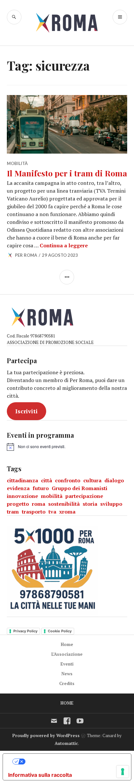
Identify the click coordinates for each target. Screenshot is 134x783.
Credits (66, 683)
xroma (67, 511)
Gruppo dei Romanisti (79, 488)
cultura (92, 480)
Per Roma (26, 255)
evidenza (18, 488)
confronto (67, 480)
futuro (41, 488)
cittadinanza (22, 480)
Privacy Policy (25, 631)
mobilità (51, 496)
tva (52, 511)
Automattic (66, 743)
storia (90, 503)
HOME (67, 703)
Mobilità (17, 163)
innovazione (22, 496)
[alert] (36, 447)
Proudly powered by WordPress (46, 735)
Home (67, 644)
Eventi (67, 664)
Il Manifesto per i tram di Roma (67, 173)
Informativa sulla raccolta (40, 775)
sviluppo (111, 503)
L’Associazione (67, 654)
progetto (18, 503)
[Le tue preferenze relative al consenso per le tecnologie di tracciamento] (122, 771)
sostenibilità (64, 503)
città (46, 480)
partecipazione (84, 496)
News (67, 674)
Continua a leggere (64, 245)
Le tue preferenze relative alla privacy (73, 761)
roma (38, 503)
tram (13, 511)
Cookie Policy (60, 631)
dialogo (114, 480)
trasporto (34, 511)
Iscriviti (26, 411)
